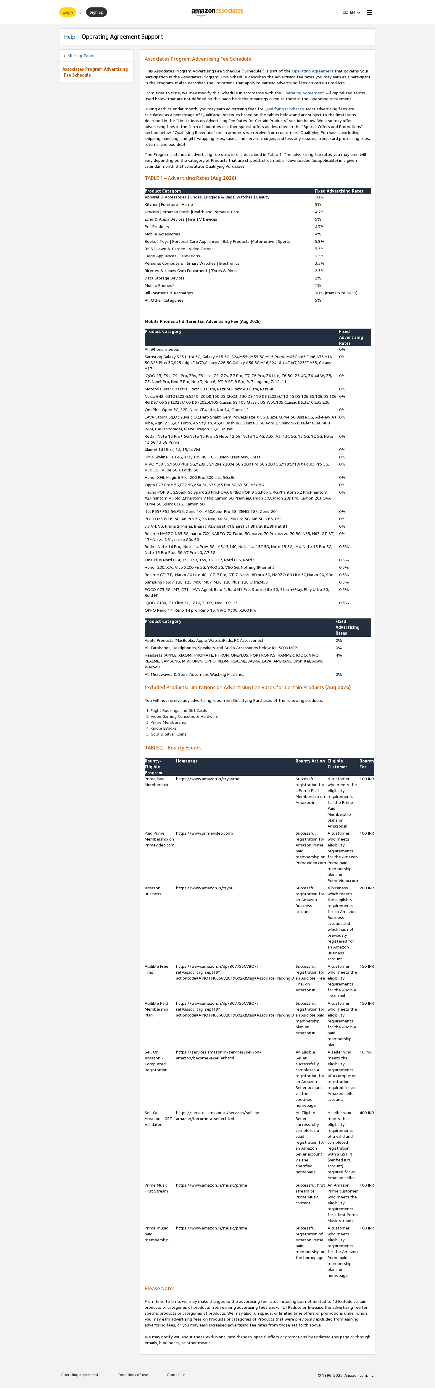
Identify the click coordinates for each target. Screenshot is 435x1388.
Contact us (176, 1374)
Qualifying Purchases (284, 108)
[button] (352, 12)
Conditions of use (132, 1374)
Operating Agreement (313, 70)
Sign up (97, 11)
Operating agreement (79, 1374)
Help (69, 36)
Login (68, 11)
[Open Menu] (368, 12)
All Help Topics (81, 55)
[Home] (218, 12)
